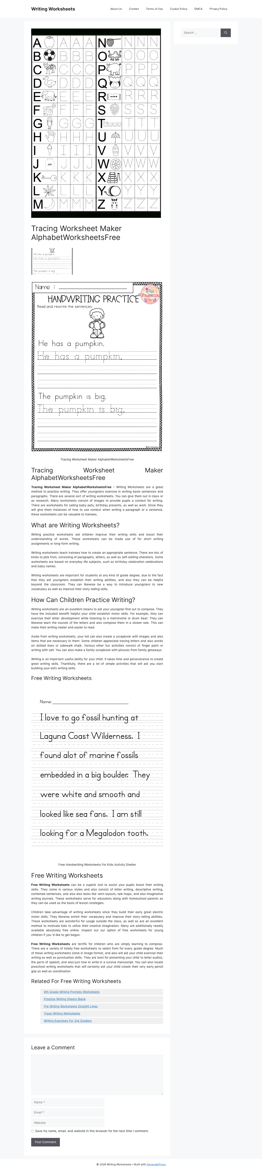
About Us (116, 9)
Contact (134, 9)
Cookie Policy (178, 9)
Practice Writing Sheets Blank (65, 999)
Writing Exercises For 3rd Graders (68, 1021)
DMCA (198, 9)
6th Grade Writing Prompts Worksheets (72, 992)
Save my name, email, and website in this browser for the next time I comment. (92, 1131)
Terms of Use (154, 9)
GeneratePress (156, 1164)
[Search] (226, 33)
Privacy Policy (218, 9)
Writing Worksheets (53, 9)
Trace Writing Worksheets (62, 1013)
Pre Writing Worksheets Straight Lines (71, 1006)
